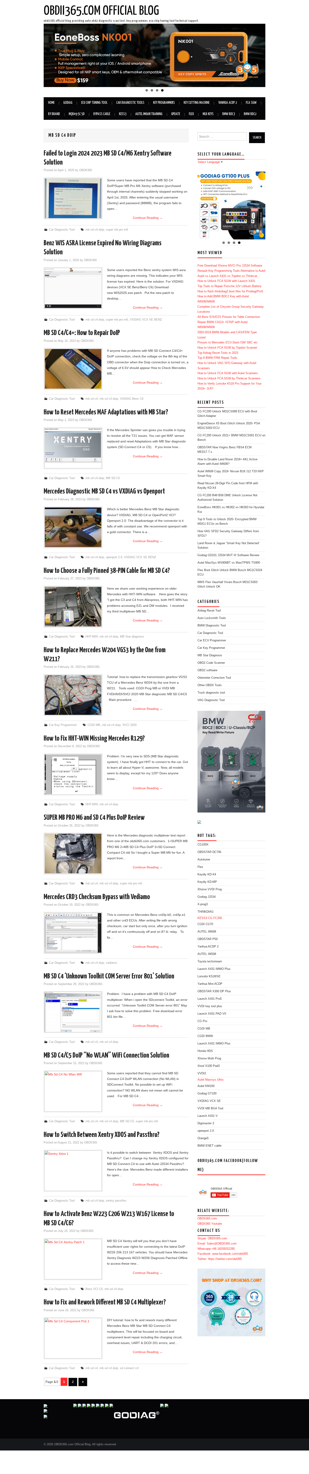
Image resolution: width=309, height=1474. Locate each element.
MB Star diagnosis (132, 636)
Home (51, 102)
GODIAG (67, 102)
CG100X (203, 844)
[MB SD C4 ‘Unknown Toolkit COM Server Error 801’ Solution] (73, 1012)
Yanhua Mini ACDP (209, 983)
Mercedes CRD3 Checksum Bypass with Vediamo (97, 897)
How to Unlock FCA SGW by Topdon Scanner (227, 347)
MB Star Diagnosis (209, 655)
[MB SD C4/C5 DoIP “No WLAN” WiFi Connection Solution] (73, 1091)
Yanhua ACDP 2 (227, 102)
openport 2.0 (114, 557)
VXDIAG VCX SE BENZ (146, 319)
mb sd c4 (92, 398)
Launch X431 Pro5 (209, 998)
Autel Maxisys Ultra (210, 1079)
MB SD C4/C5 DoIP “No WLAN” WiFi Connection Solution (106, 1055)
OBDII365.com (207, 1218)
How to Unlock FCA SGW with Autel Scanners (227, 373)
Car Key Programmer (63, 725)
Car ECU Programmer (211, 640)
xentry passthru (116, 1200)
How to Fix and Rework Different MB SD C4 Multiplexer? (105, 1302)
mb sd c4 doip (95, 229)
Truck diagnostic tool (211, 692)
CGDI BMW (205, 1036)
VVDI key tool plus (209, 1006)
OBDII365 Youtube (209, 1223)
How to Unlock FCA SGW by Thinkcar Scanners (229, 378)
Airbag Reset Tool (209, 610)
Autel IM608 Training (148, 114)
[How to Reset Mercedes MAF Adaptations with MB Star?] (73, 448)
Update (175, 114)
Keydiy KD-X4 (206, 874)
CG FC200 (215, 918)
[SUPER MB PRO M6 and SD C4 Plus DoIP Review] (73, 853)
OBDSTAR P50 (207, 939)
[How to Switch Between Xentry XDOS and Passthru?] (73, 1171)
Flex (191, 114)
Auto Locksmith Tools (211, 618)
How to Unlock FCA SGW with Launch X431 (226, 281)
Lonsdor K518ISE (209, 976)
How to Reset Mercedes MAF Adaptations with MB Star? (106, 412)
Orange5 (203, 1138)
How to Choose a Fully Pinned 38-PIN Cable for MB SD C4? (107, 570)
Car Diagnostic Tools (130, 102)
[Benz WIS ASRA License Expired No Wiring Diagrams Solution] (73, 288)
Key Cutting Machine (196, 102)
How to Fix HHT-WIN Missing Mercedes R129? (94, 738)
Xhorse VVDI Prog (209, 889)
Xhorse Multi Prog (209, 1058)
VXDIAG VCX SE (209, 1101)
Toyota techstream (209, 961)
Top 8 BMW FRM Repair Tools (217, 357)
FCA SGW (251, 102)
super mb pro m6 (117, 229)
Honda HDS (205, 1051)
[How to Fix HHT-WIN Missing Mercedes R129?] (73, 774)
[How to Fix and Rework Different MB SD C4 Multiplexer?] (73, 1338)
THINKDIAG (205, 911)
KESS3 (122, 114)
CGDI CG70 (205, 924)
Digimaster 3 (205, 1123)
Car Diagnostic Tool (62, 229)
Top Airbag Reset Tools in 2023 (217, 352)
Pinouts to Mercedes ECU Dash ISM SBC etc (227, 342)
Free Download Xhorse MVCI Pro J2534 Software (229, 265)
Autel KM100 (205, 1086)
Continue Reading (148, 218)
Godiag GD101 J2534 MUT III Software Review (228, 555)
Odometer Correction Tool (214, 677)
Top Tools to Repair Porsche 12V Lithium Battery (229, 286)
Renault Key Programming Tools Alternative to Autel (231, 270)
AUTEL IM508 (206, 954)
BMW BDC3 (228, 114)
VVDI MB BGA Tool (210, 1108)
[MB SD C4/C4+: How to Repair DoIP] (73, 369)
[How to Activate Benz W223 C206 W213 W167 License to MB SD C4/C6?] (73, 1259)
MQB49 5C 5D (77, 114)
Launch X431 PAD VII (211, 1013)
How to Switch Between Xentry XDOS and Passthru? (101, 1135)
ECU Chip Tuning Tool (94, 102)
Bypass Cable (101, 114)
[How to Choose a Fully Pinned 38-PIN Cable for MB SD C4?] (73, 606)
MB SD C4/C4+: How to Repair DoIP (82, 333)
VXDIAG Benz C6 (131, 398)
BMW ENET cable (209, 1145)
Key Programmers (164, 102)
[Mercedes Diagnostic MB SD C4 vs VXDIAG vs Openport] (73, 527)
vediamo (111, 962)
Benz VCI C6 (94, 1289)
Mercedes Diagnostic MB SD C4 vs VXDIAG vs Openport (104, 491)
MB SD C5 (113, 478)
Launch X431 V (207, 1115)
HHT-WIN (92, 636)
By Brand (54, 114)
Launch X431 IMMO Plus (214, 969)
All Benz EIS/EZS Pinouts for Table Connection (228, 317)
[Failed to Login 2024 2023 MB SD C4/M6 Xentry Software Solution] (73, 198)
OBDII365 (85, 170)
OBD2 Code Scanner (211, 662)
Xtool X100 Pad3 (208, 1066)
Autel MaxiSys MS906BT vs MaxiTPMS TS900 (228, 562)
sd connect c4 (129, 1368)
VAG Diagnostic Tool (211, 700)
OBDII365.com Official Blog (101, 11)
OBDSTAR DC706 (209, 852)
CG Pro (202, 1021)
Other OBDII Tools (209, 685)
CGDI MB (94, 725)
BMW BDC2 (250, 114)
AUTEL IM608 (206, 931)
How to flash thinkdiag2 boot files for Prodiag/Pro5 (230, 291)
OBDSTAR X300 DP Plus (214, 991)
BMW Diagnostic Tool (211, 625)
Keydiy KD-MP (207, 881)
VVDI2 (201, 1073)
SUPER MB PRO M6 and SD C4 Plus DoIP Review (94, 817)
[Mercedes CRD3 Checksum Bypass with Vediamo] (73, 933)
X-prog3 (202, 904)
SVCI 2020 (129, 725)
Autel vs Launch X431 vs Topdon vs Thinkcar (227, 276)
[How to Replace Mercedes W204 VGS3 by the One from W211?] (73, 695)
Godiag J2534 (206, 896)
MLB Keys (208, 114)
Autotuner (203, 859)
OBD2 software (207, 670)
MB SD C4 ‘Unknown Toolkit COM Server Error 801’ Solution (109, 976)
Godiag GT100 (206, 1093)
